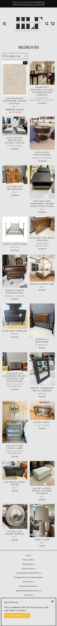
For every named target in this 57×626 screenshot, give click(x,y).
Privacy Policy (28, 559)
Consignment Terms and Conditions (28, 577)
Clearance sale (17, 616)
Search (28, 555)
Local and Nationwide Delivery (28, 573)
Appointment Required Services (28, 590)
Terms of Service (28, 568)
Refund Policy (28, 564)
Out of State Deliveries (28, 586)
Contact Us (28, 595)
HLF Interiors (28, 581)
